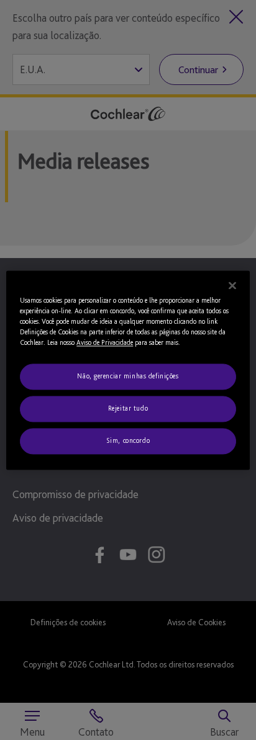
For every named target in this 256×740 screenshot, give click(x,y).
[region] (127, 370)
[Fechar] (232, 285)
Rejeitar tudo (128, 408)
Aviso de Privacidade (104, 342)
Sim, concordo (128, 440)
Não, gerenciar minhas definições (127, 376)
